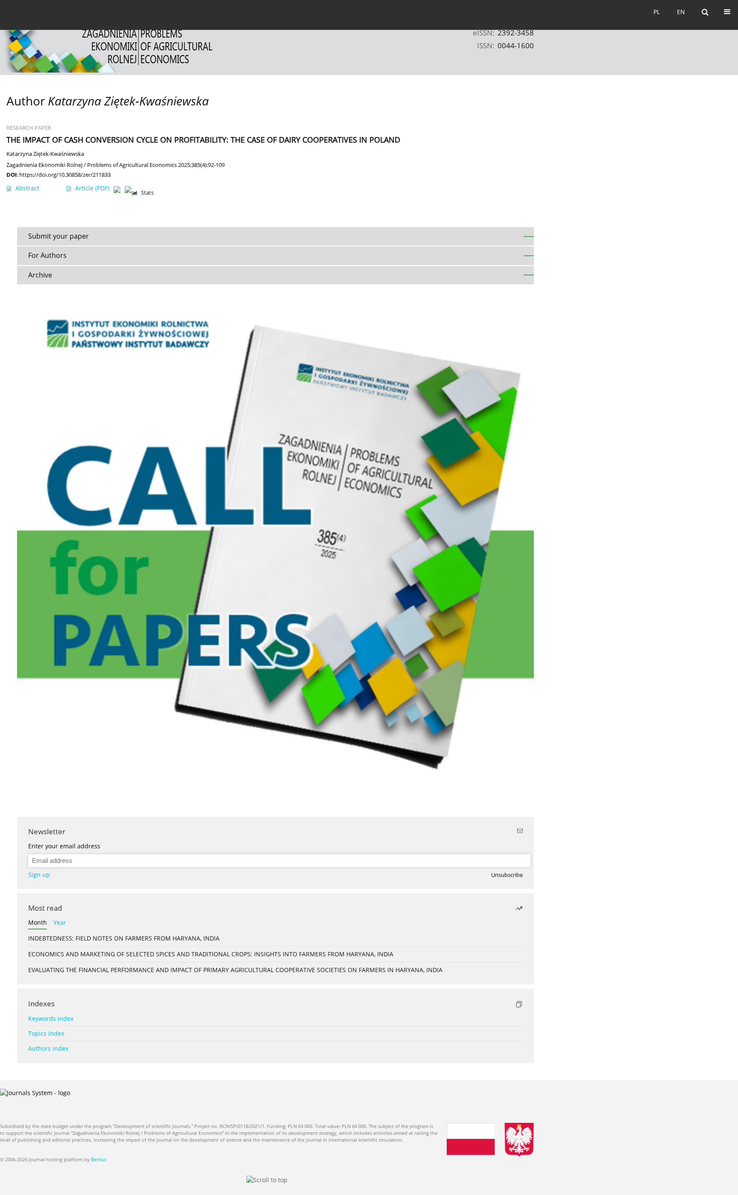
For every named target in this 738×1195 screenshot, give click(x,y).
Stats (147, 192)
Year (59, 922)
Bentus (98, 1159)
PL (656, 12)
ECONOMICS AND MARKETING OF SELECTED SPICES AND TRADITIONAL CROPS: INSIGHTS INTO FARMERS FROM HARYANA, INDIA (210, 954)
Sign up (39, 875)
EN (681, 12)
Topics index (46, 1033)
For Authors (47, 255)
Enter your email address (64, 846)
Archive (40, 275)
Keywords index (50, 1018)
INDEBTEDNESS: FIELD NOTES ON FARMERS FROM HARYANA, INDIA (124, 938)
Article (92, 188)
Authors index (48, 1048)
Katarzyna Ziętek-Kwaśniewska (45, 154)
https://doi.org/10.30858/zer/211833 (65, 174)
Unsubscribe (507, 875)
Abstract (27, 188)
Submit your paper (58, 236)
